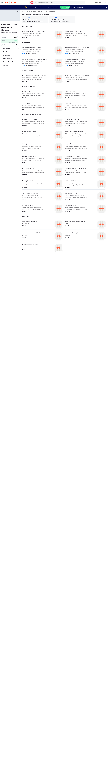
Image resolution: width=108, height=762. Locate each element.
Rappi (23, 11)
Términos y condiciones (76, 7)
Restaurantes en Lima (42, 11)
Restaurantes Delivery (31, 11)
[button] (14, 2)
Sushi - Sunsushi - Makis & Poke (8, 34)
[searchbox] (57, 2)
